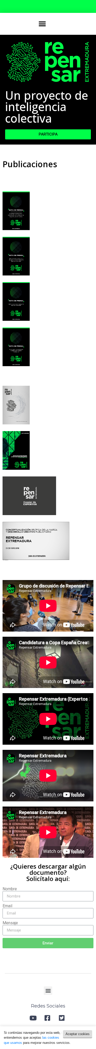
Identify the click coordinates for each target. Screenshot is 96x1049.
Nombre (10, 889)
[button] (42, 24)
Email (7, 906)
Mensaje (10, 923)
